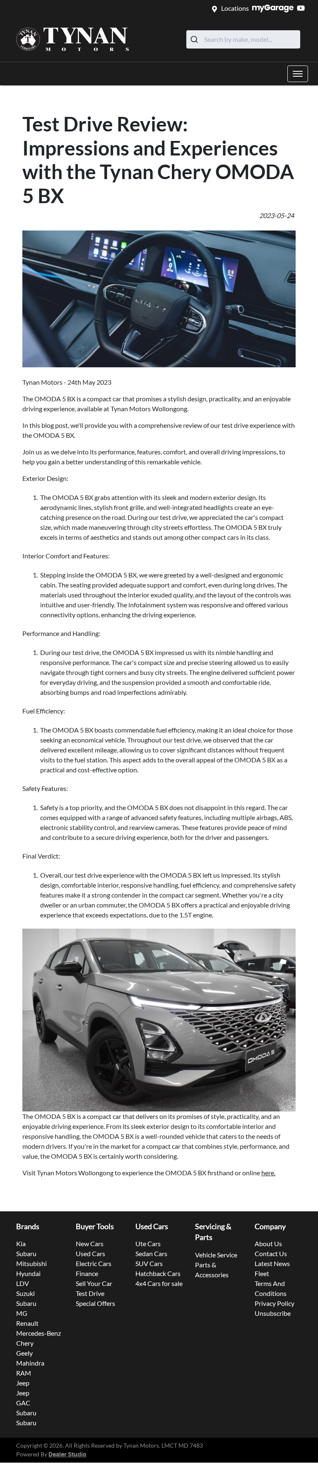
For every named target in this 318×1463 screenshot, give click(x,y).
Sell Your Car (94, 1283)
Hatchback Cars (158, 1273)
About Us (268, 1243)
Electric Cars (93, 1263)
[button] (297, 74)
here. (268, 1173)
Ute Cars (148, 1243)
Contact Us (271, 1253)
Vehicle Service (216, 1255)
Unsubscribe (273, 1313)
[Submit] (195, 39)
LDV (22, 1283)
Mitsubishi (31, 1263)
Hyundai (28, 1273)
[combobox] (243, 39)
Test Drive (90, 1293)
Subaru (26, 1253)
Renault (27, 1323)
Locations (235, 8)
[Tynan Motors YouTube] (302, 8)
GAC (23, 1403)
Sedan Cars (151, 1253)
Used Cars (90, 1253)
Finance (87, 1273)
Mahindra (30, 1363)
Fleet (262, 1273)
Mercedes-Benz (38, 1333)
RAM (23, 1373)
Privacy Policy (274, 1303)
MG (21, 1313)
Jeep (22, 1383)
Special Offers (95, 1303)
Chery (25, 1343)
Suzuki (25, 1293)
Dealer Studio (67, 1455)
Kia (21, 1243)
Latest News (272, 1263)
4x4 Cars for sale (159, 1283)
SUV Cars (149, 1263)
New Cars (90, 1243)
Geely (24, 1353)
